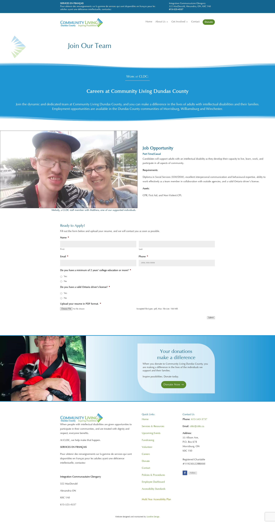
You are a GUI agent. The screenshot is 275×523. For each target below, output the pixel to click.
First (62, 249)
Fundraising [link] (148, 440)
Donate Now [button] (171, 384)
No (65, 281)
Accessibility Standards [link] (153, 489)
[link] (88, 26)
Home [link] (145, 419)
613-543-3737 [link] (199, 419)
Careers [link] (146, 454)
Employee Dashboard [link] (153, 482)
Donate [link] (146, 461)
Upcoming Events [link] (151, 433)
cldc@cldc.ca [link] (197, 426)
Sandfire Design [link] (153, 517)
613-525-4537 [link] (176, 9)
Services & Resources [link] (153, 426)
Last (141, 249)
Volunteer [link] (147, 447)
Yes (65, 276)
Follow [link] (192, 473)
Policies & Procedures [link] (153, 475)
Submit (211, 318)
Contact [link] (146, 468)
